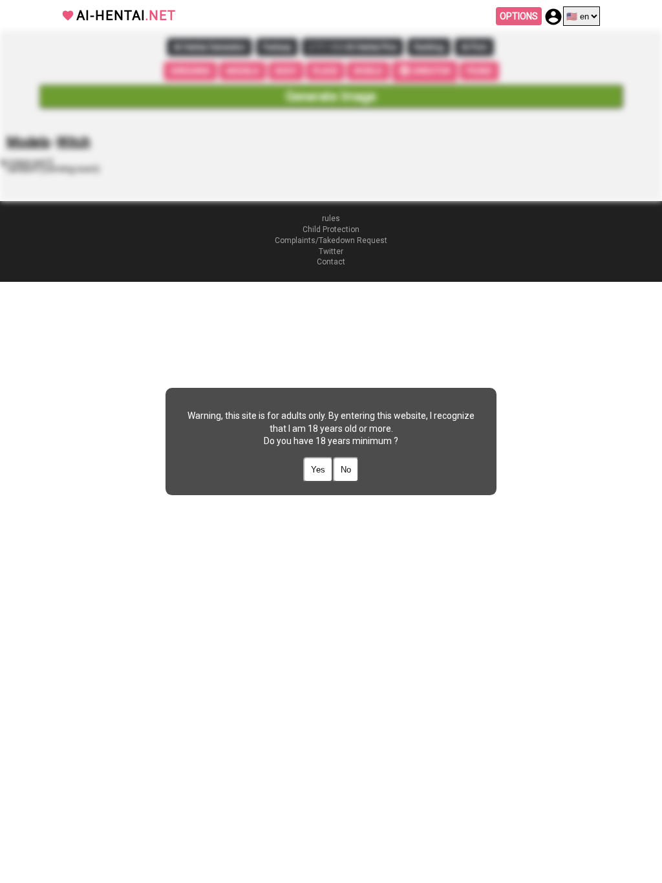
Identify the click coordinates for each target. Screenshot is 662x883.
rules (331, 218)
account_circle (553, 17)
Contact (331, 261)
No (346, 469)
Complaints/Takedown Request (331, 240)
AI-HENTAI (126, 15)
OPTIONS (519, 16)
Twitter (331, 251)
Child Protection (331, 229)
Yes (318, 469)
